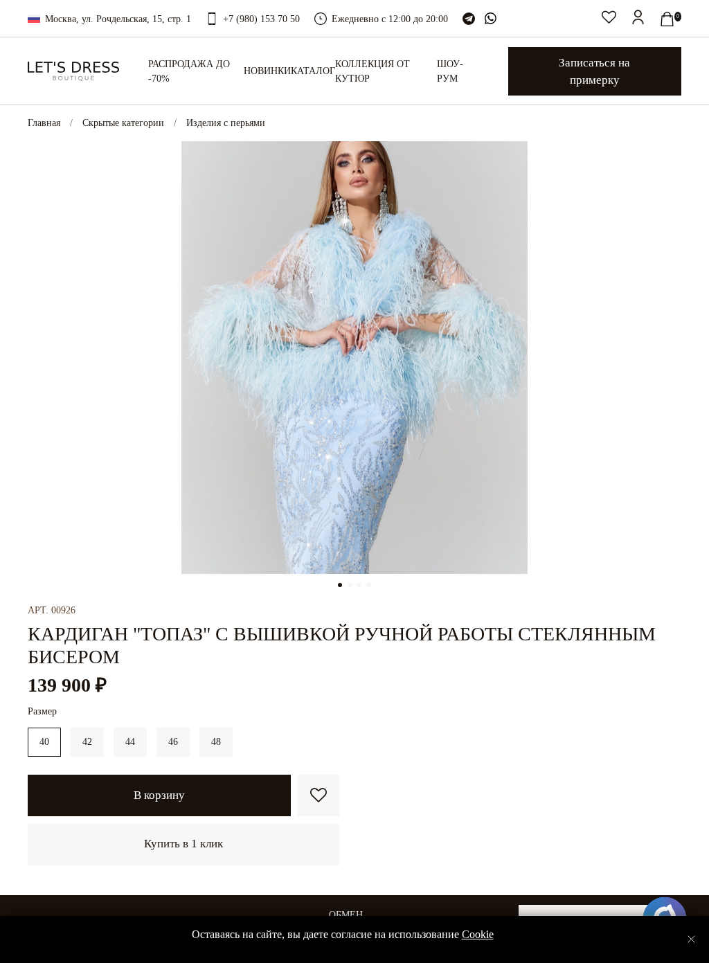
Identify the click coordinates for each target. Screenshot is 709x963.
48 (216, 742)
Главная (44, 123)
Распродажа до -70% (189, 71)
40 (44, 742)
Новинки (267, 71)
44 (130, 742)
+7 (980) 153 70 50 (261, 19)
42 (87, 742)
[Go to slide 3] (359, 585)
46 (173, 742)
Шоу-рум (450, 71)
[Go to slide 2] (350, 585)
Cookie (478, 934)
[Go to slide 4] (369, 585)
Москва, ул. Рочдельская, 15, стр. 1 (118, 19)
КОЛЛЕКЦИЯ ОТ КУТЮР (372, 71)
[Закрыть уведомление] (691, 939)
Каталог (313, 71)
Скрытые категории (123, 123)
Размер (42, 711)
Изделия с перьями (225, 123)
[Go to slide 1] (340, 585)
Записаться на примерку (594, 71)
